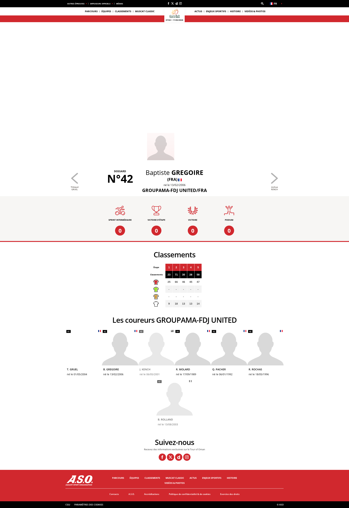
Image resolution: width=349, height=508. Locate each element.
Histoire (235, 11)
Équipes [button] (106, 11)
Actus (198, 11)
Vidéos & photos (254, 11)
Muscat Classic (145, 11)
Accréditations (151, 494)
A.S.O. (132, 494)
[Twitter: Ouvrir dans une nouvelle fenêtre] (172, 3)
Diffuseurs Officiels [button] (100, 3)
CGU (67, 504)
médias (119, 3)
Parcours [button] (91, 11)
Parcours (118, 477)
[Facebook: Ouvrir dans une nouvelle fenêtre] (168, 3)
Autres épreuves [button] (76, 3)
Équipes (134, 477)
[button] (262, 3)
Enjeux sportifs (216, 11)
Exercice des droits (230, 494)
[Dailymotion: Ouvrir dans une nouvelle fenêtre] (176, 3)
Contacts (114, 494)
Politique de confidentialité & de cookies (189, 494)
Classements (123, 11)
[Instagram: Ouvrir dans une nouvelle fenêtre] (180, 3)
